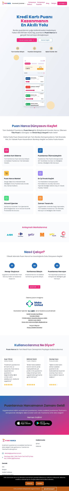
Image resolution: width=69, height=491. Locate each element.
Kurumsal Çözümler (18, 3)
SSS (3, 467)
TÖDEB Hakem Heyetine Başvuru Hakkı (34, 318)
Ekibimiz (38, 446)
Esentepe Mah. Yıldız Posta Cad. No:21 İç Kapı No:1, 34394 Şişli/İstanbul (18, 457)
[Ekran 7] (38, 107)
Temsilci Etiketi (34, 316)
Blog (47, 3)
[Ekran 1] (30, 107)
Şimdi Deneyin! (49, 489)
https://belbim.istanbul (34, 328)
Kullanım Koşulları (8, 475)
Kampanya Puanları (40, 3)
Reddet (39, 483)
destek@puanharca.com (13, 453)
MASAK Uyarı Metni (34, 320)
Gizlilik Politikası (7, 472)
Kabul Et (29, 483)
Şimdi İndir (33, 287)
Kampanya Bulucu (31, 3)
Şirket (38, 444)
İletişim (53, 3)
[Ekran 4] (34, 107)
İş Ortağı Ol (62, 3)
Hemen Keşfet (45, 40)
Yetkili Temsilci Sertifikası (34, 314)
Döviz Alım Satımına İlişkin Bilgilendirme (34, 322)
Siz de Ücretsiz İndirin (25, 40)
